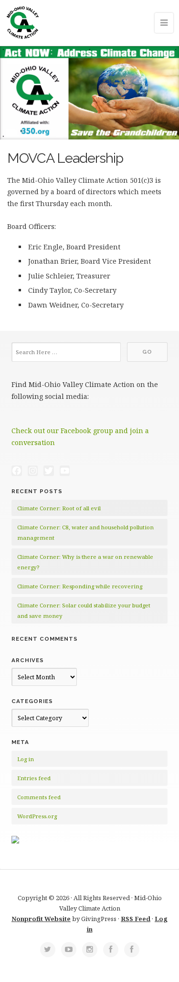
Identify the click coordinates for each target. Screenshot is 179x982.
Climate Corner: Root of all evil (59, 508)
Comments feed (39, 797)
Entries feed (34, 778)
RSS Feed (135, 918)
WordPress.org (37, 816)
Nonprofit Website (41, 918)
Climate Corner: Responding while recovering (79, 586)
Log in (25, 759)
